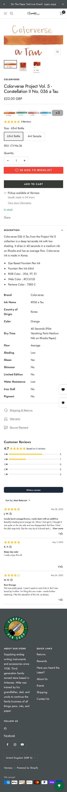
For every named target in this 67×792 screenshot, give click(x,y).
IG (5, 728)
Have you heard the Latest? (48, 670)
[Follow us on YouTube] (22, 744)
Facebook (9, 736)
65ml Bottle (13, 136)
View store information (19, 203)
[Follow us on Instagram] (15, 744)
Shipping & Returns (21, 410)
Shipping (42, 692)
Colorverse (12, 79)
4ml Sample (34, 136)
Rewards (42, 661)
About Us (42, 679)
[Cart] (61, 13)
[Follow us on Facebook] (7, 744)
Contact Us (43, 699)
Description (12, 230)
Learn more (50, 4)
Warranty (15, 419)
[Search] (11, 13)
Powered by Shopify (27, 768)
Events (40, 686)
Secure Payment (19, 427)
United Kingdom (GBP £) (19, 758)
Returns (41, 654)
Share (7, 217)
